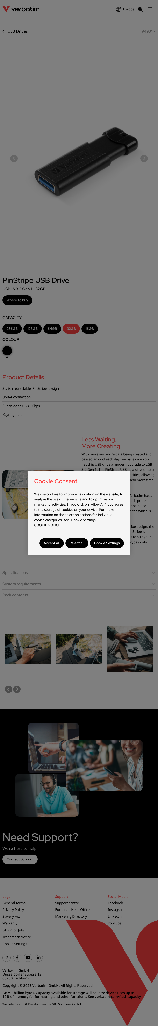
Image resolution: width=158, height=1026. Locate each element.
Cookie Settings (107, 543)
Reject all (77, 543)
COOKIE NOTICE (47, 525)
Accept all (52, 543)
